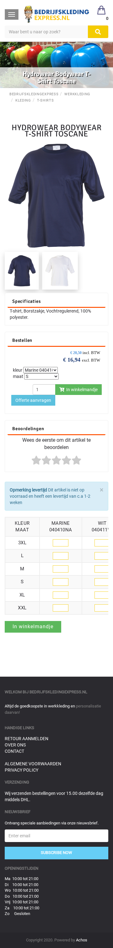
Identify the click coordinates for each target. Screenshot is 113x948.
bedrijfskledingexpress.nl (58, 692)
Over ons (15, 744)
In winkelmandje (81, 389)
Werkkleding (77, 94)
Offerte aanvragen (33, 400)
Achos (81, 940)
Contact (14, 751)
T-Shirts (45, 100)
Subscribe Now (56, 852)
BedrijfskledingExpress (33, 94)
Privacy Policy (21, 770)
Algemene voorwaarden (33, 763)
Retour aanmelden (26, 738)
